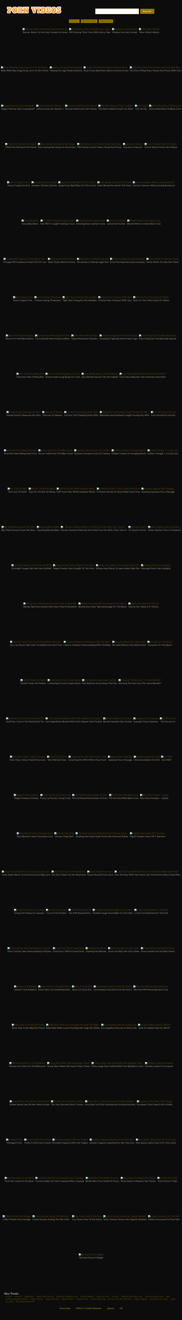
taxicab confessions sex (131, 1296)
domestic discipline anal (66, 1296)
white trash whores (45, 1296)
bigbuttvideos (68, 1299)
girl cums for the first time (119, 1299)
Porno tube (65, 1308)
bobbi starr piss (52, 1299)
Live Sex (74, 21)
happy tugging (140, 1299)
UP (121, 1308)
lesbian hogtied (87, 1296)
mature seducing (97, 1299)
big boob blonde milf (25, 1302)
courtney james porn (154, 1296)
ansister (115, 1296)
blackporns (29, 1296)
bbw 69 (18, 1296)
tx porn (9, 1296)
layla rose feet (103, 1296)
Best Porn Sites (89, 21)
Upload (110, 1308)
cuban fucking (36, 1299)
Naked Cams (106, 21)
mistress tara (82, 1299)
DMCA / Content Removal (88, 1308)
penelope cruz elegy (159, 1299)
